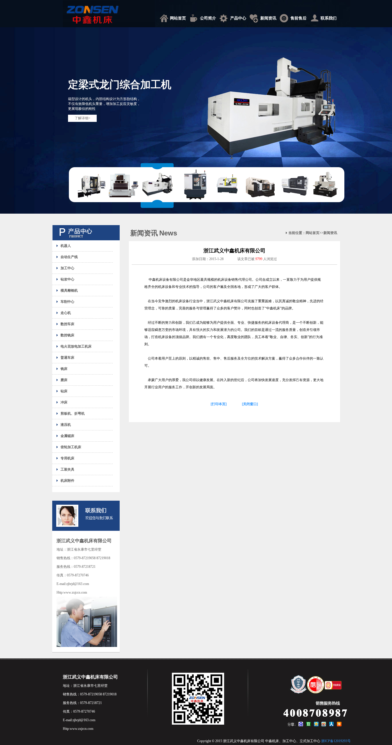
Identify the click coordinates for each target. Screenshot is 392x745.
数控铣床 (67, 335)
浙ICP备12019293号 (336, 741)
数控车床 (67, 324)
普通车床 (67, 358)
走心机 (66, 313)
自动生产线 (69, 257)
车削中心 (67, 302)
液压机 (66, 425)
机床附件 (67, 481)
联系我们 (329, 18)
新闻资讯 (268, 18)
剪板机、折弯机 (73, 413)
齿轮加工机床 (71, 447)
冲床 (64, 402)
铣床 (64, 369)
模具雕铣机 (69, 290)
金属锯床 (67, 436)
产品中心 (238, 18)
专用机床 (67, 458)
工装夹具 (67, 469)
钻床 (64, 391)
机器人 (66, 246)
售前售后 (298, 18)
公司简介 (208, 18)
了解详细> (82, 118)
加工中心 (67, 268)
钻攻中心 (67, 279)
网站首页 (178, 18)
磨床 (64, 380)
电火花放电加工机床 (76, 346)
